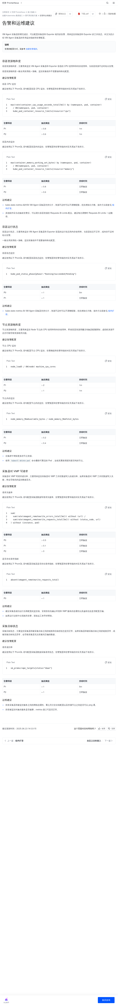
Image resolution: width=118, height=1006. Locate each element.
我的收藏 (112, 14)
